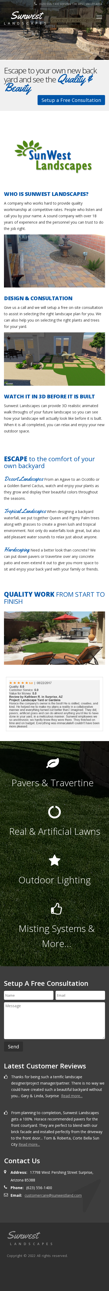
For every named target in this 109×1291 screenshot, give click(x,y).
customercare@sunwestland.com (53, 1195)
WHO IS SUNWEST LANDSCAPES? (46, 194)
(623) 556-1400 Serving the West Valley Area (70, 4)
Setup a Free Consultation (71, 100)
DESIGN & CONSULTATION (38, 298)
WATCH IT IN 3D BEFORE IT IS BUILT (49, 396)
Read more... (72, 1095)
